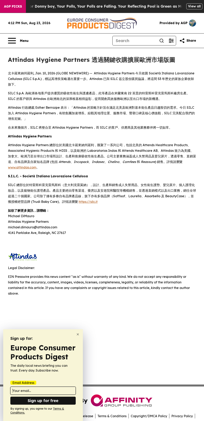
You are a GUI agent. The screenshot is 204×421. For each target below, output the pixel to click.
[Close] (78, 334)
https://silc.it (88, 202)
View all (194, 6)
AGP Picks (13, 6)
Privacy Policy (182, 416)
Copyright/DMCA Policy (149, 416)
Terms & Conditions (112, 416)
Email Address (23, 383)
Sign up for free (43, 400)
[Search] (161, 40)
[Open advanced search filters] (171, 40)
